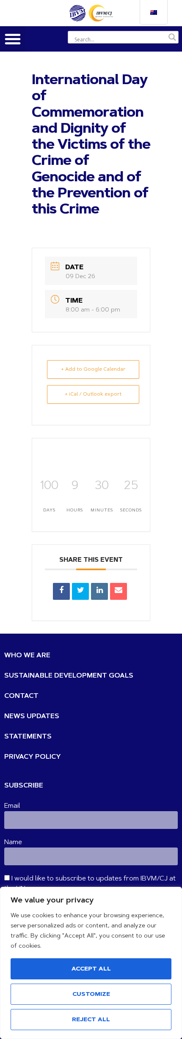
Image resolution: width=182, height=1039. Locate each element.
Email (12, 806)
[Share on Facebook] (61, 591)
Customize (91, 995)
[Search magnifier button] (172, 37)
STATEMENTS (28, 736)
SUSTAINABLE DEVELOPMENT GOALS (68, 676)
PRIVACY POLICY (32, 757)
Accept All (91, 969)
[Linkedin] (99, 591)
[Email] (118, 591)
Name (13, 842)
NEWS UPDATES (31, 716)
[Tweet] (80, 591)
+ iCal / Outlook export (93, 394)
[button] (12, 39)
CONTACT (21, 696)
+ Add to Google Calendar (93, 369)
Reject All (91, 1020)
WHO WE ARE (27, 655)
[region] (91, 963)
